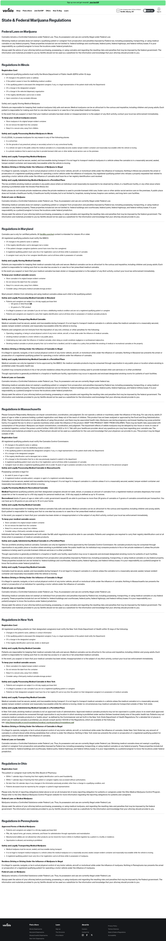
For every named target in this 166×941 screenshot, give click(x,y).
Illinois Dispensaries (35, 929)
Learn (66, 11)
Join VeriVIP (94, 2)
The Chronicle (60, 932)
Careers (84, 929)
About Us (85, 925)
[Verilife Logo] (16, 925)
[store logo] (8, 10)
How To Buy (57, 11)
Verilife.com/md (47, 234)
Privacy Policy (112, 926)
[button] (128, 11)
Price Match (59, 935)
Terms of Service (113, 929)
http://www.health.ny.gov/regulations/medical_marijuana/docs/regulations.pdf (40, 722)
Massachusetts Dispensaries (38, 935)
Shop (18, 11)
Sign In (158, 8)
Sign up (58, 929)
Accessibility (112, 935)
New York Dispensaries (36, 938)
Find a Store (27, 11)
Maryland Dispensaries (36, 932)
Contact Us (85, 932)
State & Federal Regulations (117, 932)
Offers (48, 11)
